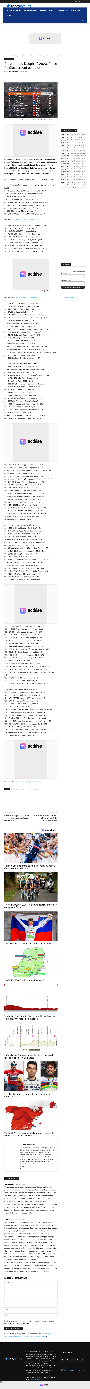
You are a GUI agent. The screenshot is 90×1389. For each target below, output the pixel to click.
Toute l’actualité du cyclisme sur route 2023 (30, 782)
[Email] (27, 76)
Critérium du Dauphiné (33, 789)
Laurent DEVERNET (13, 71)
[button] (83, 20)
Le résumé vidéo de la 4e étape (25, 298)
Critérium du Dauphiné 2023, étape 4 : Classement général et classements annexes (45, 818)
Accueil (6, 56)
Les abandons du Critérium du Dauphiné (28, 220)
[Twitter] (82, 1)
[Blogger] (62, 1360)
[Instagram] (76, 1)
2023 (12, 789)
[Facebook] (73, 1)
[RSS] (79, 1)
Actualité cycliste (16, 56)
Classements (20, 789)
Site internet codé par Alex (73, 1370)
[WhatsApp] (22, 76)
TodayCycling (69, 298)
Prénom (63, 273)
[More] (32, 76)
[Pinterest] (16, 76)
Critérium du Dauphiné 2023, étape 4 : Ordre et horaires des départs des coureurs (16, 818)
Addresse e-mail (66, 280)
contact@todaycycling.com (38, 1379)
